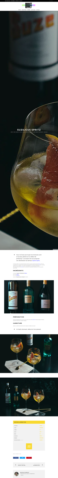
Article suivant (37, 464)
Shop (19, 9)
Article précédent (21, 464)
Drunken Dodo (36, 465)
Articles (33, 9)
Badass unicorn (21, 465)
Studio (38, 9)
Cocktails (24, 9)
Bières (28, 9)
